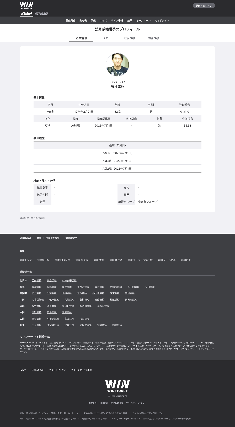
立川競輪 (150, 286)
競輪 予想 (99, 259)
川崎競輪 (67, 293)
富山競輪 (99, 299)
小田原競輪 (98, 293)
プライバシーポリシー (136, 403)
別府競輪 (102, 325)
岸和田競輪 (103, 305)
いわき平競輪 (69, 280)
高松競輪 (36, 318)
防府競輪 (67, 312)
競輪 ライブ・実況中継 (140, 259)
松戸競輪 (36, 293)
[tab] (105, 38)
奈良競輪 (52, 305)
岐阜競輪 (54, 299)
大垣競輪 (69, 299)
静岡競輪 (130, 293)
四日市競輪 (131, 299)
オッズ (103, 20)
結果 (129, 20)
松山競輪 (84, 318)
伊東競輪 (115, 293)
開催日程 (70, 20)
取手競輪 (67, 286)
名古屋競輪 (38, 299)
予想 (93, 20)
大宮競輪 (99, 286)
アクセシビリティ (57, 370)
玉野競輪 (36, 312)
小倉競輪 (36, 325)
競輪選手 (186, 259)
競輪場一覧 (43, 259)
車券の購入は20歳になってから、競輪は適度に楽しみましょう (49, 413)
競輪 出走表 (82, 259)
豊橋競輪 (84, 299)
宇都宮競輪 (83, 286)
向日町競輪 (68, 305)
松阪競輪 (115, 299)
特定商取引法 (117, 403)
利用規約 (104, 403)
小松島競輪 (53, 318)
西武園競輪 (116, 286)
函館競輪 (36, 280)
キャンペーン (143, 20)
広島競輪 (52, 312)
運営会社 (93, 403)
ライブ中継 (117, 20)
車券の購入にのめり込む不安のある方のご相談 (105, 413)
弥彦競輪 (36, 286)
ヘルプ (23, 370)
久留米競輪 (53, 325)
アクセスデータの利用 (81, 370)
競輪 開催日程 (62, 259)
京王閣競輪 (133, 286)
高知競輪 (69, 318)
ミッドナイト (162, 20)
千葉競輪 (52, 293)
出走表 (83, 20)
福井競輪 (36, 305)
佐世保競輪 (86, 325)
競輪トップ (26, 259)
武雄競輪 (69, 325)
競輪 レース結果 (167, 259)
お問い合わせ (37, 370)
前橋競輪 (52, 286)
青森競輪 (52, 280)
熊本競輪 (117, 325)
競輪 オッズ (116, 259)
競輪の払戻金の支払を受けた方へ (147, 413)
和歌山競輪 (86, 305)
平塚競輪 (82, 293)
